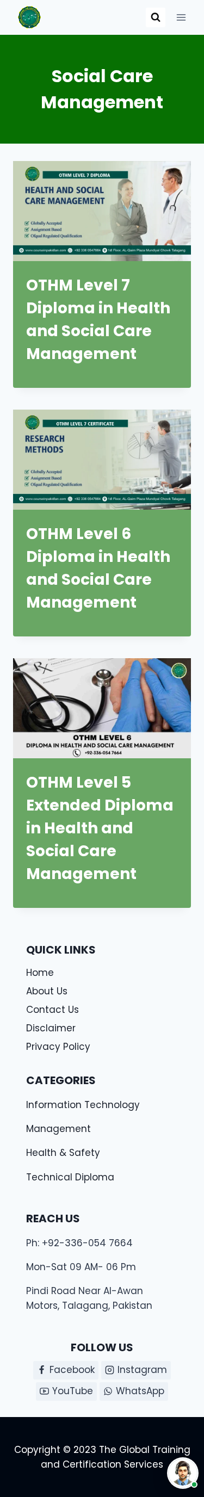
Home (40, 972)
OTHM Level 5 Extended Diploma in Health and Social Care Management (100, 828)
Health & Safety (63, 1152)
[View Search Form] (155, 17)
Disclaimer (51, 1028)
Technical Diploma (70, 1177)
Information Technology (83, 1104)
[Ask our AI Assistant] (183, 1473)
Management (58, 1128)
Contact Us (52, 1009)
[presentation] (102, 211)
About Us (46, 991)
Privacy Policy (58, 1046)
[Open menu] (181, 17)
